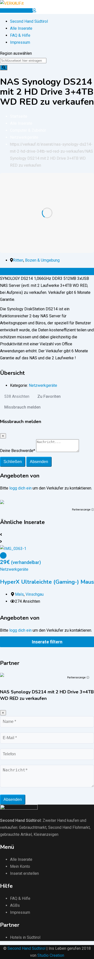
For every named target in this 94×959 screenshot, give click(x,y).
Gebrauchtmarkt (32, 827)
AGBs (15, 905)
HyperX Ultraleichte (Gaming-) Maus (47, 582)
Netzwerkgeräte (43, 385)
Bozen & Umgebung (42, 260)
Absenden (39, 462)
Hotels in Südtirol (25, 937)
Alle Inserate (21, 28)
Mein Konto (20, 866)
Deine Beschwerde (17, 450)
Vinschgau (35, 594)
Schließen (13, 462)
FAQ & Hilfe (20, 35)
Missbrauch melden (22, 407)
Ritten (18, 260)
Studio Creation (50, 955)
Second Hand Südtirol (29, 21)
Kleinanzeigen (46, 834)
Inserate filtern (47, 641)
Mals (19, 594)
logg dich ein (20, 488)
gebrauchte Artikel (16, 834)
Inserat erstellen (24, 873)
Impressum (20, 42)
